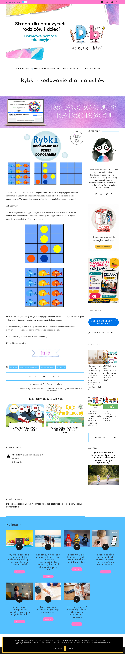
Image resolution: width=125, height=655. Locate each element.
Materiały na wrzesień (44, 69)
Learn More (56, 648)
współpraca (95, 69)
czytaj (19, 571)
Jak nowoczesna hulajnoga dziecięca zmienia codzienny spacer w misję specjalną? (103, 458)
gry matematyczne (47, 367)
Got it (71, 648)
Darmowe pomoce (24, 69)
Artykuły (62, 69)
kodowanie (61, 367)
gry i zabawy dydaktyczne (29, 367)
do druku (13, 367)
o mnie (85, 69)
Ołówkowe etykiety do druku (30, 388)
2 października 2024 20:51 (33, 455)
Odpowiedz (17, 461)
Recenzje (74, 69)
